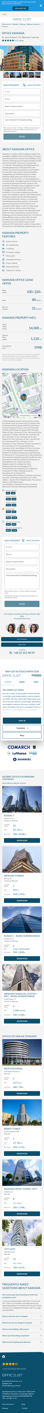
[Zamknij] (40, 5)
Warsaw (23, 24)
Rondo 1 (9, 815)
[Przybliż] (39, 375)
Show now (22, 840)
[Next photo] (41, 60)
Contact (24, 1408)
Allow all (22, 721)
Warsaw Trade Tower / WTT (20, 1188)
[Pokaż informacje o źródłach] (39, 415)
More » (14, 131)
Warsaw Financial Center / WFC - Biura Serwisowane (20, 995)
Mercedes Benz (13, 1068)
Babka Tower (12, 1128)
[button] (22, 395)
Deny (22, 735)
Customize (20, 728)
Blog (23, 1404)
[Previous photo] (3, 60)
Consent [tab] (8, 682)
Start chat (22, 644)
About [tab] (36, 682)
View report (20, 8)
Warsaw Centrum (33, 24)
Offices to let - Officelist (10, 24)
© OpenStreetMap (24, 415)
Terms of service (8, 1404)
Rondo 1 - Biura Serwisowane (22, 935)
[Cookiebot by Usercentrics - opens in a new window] (31, 675)
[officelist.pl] (12, 1375)
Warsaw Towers (14, 875)
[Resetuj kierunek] (39, 382)
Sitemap (5, 1408)
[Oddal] (39, 379)
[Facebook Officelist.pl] (3, 1356)
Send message (22, 639)
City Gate (9, 1249)
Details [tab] (22, 682)
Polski (4, 14)
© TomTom (34, 415)
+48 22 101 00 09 (34, 85)
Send (22, 136)
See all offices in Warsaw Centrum (14, 783)
